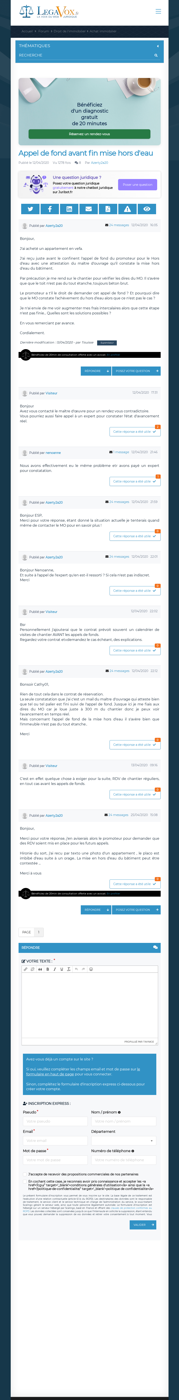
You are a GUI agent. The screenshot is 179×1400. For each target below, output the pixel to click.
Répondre (93, 371)
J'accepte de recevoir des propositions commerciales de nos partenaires (83, 1174)
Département (103, 1132)
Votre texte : (39, 961)
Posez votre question (133, 371)
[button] (25, 969)
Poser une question (137, 185)
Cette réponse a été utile (136, 430)
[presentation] (25, 969)
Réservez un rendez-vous (89, 134)
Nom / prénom (104, 1112)
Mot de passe (34, 1151)
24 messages (119, 225)
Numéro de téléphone (111, 1151)
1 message (121, 452)
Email (28, 1132)
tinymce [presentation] (148, 1041)
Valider (140, 1224)
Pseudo (29, 1112)
